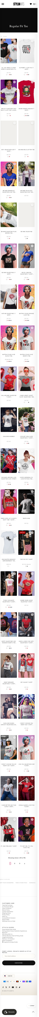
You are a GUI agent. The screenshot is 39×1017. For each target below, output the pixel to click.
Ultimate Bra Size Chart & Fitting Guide (12, 935)
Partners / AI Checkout (8, 939)
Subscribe (19, 963)
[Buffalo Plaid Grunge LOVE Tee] (26, 296)
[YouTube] (12, 987)
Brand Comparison (7, 940)
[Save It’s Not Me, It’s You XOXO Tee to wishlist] (32, 819)
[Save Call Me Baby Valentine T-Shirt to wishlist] (14, 369)
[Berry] (9, 566)
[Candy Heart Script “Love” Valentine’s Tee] (26, 378)
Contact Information (7, 911)
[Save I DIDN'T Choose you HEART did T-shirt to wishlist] (32, 696)
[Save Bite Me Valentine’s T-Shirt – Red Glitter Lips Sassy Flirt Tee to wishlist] (14, 287)
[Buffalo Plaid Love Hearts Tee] (26, 337)
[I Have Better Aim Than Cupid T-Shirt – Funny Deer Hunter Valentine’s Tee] (9, 788)
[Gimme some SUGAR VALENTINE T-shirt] (26, 583)
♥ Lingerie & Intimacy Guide (10, 942)
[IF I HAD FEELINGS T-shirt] (9, 829)
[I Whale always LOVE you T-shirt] (26, 788)
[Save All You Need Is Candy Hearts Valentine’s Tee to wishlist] (14, 41)
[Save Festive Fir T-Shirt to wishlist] (32, 532)
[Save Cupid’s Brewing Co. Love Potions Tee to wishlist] (32, 450)
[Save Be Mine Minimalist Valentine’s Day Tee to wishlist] (14, 164)
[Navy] (28, 115)
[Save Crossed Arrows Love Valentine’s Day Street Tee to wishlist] (14, 450)
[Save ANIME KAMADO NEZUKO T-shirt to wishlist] (32, 82)
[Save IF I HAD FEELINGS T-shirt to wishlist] (14, 819)
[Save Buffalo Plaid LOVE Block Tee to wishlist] (14, 328)
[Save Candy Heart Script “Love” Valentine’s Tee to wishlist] (32, 369)
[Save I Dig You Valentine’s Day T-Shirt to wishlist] (32, 737)
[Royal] (25, 74)
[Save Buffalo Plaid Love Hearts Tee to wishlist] (32, 328)
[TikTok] (19, 987)
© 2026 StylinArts (8, 990)
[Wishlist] (31, 4)
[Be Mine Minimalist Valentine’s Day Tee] (9, 174)
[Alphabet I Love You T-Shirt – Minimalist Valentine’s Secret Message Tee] (26, 51)
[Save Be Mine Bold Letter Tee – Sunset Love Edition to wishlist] (32, 123)
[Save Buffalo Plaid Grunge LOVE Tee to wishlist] (32, 287)
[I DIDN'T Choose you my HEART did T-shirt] (9, 747)
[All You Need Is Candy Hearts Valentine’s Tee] (9, 51)
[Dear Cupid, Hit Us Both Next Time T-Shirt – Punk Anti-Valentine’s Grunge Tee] (9, 501)
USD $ (10, 976)
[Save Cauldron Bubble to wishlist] (14, 409)
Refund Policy (6, 910)
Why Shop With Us (7, 934)
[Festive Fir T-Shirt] (26, 542)
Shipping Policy (6, 913)
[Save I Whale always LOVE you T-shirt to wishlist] (32, 778)
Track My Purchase (7, 905)
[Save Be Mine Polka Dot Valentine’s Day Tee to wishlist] (32, 164)
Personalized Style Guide (9, 929)
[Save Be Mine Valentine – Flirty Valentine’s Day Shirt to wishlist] (32, 205)
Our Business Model (7, 907)
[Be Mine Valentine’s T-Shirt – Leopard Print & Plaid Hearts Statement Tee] (9, 256)
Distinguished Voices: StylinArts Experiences (14, 931)
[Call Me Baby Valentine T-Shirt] (9, 378)
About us (4, 916)
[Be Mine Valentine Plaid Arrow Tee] (9, 215)
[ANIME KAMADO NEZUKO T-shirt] (26, 92)
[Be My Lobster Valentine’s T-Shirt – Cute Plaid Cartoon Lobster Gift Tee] (26, 256)
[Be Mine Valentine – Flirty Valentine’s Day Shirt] (26, 215)
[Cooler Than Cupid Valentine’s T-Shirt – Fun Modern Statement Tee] (26, 419)
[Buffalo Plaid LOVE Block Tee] (9, 337)
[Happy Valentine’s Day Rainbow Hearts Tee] (9, 624)
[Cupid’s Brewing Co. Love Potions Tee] (26, 460)
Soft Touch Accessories (7, 882)
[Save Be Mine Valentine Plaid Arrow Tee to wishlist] (14, 205)
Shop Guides (5, 919)
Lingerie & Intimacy (7, 937)
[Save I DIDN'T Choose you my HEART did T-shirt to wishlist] (14, 737)
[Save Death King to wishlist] (32, 491)
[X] (6, 987)
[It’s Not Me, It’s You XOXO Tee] (26, 829)
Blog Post (4, 932)
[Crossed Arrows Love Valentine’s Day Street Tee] (9, 460)
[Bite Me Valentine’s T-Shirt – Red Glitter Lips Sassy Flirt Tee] (9, 296)
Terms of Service (6, 908)
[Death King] (26, 501)
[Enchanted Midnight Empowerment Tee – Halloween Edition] (9, 542)
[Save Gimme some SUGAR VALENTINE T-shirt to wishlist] (32, 573)
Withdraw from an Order (8, 921)
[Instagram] (16, 987)
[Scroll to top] (33, 1011)
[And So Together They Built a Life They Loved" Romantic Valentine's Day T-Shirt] (9, 92)
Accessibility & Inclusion (9, 918)
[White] (6, 74)
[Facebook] (3, 987)
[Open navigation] (7, 4)
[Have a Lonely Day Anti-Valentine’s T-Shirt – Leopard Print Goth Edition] (26, 624)
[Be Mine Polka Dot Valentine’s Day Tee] (26, 174)
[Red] (9, 74)
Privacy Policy (6, 914)
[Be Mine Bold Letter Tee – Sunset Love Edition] (26, 133)
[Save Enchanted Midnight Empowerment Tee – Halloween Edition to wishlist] (14, 532)
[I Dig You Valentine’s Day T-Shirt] (26, 747)
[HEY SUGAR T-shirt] (26, 665)
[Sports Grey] (25, 402)
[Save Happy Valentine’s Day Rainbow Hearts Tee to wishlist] (14, 614)
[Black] (10, 74)
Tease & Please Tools (21, 882)
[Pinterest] (9, 987)
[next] (24, 863)
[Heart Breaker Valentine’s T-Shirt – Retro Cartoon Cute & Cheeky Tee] (9, 665)
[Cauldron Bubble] (9, 419)
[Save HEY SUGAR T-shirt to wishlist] (32, 655)
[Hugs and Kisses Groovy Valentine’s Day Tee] (9, 706)
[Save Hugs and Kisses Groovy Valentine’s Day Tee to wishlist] (14, 696)
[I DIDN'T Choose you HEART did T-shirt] (26, 706)
